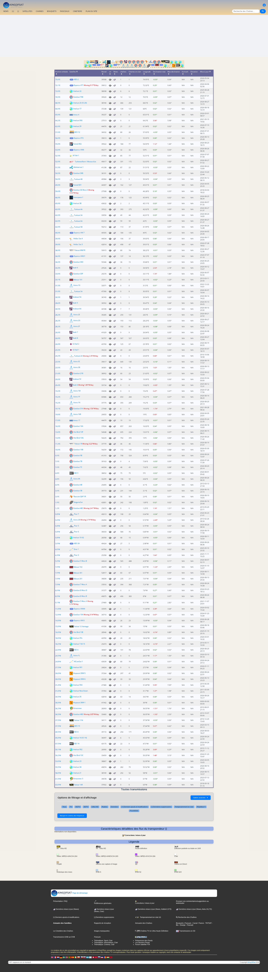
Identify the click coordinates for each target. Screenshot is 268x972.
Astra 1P (76, 397)
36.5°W (58, 714)
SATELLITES (27, 11)
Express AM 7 (79, 232)
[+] (13, 11)
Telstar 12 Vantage (81, 626)
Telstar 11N (78, 720)
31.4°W (58, 685)
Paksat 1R (78, 444)
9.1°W (57, 602)
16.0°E (57, 426)
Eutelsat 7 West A (80, 584)
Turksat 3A (78, 215)
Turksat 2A (78, 356)
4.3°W (57, 555)
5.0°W (57, 561)
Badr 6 (75, 385)
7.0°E (57, 461)
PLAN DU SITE (91, 11)
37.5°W (58, 720)
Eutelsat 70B (78, 97)
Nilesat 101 (78, 279)
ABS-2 (76, 79)
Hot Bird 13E (78, 632)
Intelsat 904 (77, 685)
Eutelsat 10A (78, 614)
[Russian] (99, 957)
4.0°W (57, 549)
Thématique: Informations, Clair (106, 943)
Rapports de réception (102, 923)
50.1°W (58, 749)
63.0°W (58, 785)
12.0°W (58, 615)
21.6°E (57, 373)
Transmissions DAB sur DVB (64, 937)
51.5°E (57, 167)
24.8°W (58, 661)
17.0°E (57, 420)
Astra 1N (76, 402)
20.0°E (57, 379)
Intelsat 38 (77, 203)
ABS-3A (77, 543)
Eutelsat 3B (77, 490)
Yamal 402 (77, 144)
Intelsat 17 (77, 108)
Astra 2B (76, 520)
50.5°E (57, 173)
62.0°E (57, 126)
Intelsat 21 (77, 773)
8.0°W (57, 590)
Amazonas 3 (78, 779)
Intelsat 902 (77, 749)
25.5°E (57, 350)
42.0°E (57, 209)
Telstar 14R (78, 785)
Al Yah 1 (76, 155)
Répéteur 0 (201, 807)
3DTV (86, 807)
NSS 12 (77, 132)
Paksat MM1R (80, 250)
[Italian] (75, 957)
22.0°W (58, 650)
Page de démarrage (80, 893)
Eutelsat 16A (78, 426)
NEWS (5, 11)
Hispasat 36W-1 (79, 702)
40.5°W (58, 732)
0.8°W (57, 514)
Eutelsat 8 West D (80, 590)
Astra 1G (76, 285)
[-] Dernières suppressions (161, 807)
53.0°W (58, 761)
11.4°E (57, 444)
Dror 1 (76, 549)
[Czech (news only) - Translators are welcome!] (81, 957)
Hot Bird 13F (78, 432)
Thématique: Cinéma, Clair (104, 944)
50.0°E (57, 179)
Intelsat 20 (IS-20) (80, 103)
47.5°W (58, 744)
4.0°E (57, 485)
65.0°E (57, 114)
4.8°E (57, 473)
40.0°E (57, 233)
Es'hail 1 (76, 350)
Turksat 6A (78, 221)
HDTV (78, 807)
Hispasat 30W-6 (79, 679)
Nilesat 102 (78, 567)
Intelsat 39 (77, 126)
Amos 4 (76, 114)
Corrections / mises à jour (135, 835)
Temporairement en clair (184, 807)
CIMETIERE (77, 11)
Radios (104, 807)
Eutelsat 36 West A (80, 190)
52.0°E (57, 161)
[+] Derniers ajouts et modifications (135, 807)
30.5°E (57, 297)
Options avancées (200, 797)
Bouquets (179, 923)
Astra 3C (76, 361)
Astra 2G (76, 320)
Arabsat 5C (77, 379)
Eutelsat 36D (78, 262)
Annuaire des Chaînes (143, 923)
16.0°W (58, 632)
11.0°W (58, 609)
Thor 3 (76, 555)
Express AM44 (79, 609)
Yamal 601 (77, 185)
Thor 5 (76, 526)
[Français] (55, 957)
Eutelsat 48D (78, 714)
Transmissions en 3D (187, 931)
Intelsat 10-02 (78, 537)
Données (114, 807)
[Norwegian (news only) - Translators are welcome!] (67, 957)
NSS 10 (77, 726)
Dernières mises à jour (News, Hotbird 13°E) (154, 909)
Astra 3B (76, 367)
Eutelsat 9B (77, 455)
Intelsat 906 (77, 120)
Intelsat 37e (77, 638)
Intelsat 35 (77, 696)
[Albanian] (111, 957)
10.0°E (57, 450)
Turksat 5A (78, 291)
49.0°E (57, 185)
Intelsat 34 (77, 767)
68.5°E (57, 103)
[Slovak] (84, 957)
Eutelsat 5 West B (80, 561)
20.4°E (57, 385)
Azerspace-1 (78, 197)
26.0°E (57, 332)
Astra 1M (77, 391)
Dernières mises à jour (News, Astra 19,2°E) (195, 909)
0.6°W (57, 520)
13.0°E (57, 432)
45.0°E (57, 203)
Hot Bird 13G (78, 438)
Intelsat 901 (77, 667)
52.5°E (57, 156)
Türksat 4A (78, 209)
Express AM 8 (79, 620)
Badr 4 (75, 268)
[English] (52, 957)
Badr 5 (75, 303)
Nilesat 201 (78, 579)
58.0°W (58, 773)
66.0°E (57, 109)
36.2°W (58, 708)
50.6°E (57, 191)
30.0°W (58, 673)
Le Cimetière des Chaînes (63, 931)
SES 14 (76, 743)
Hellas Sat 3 (78, 244)
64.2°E (57, 120)
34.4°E (57, 268)
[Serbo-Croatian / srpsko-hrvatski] (102, 957)
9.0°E (57, 455)
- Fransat (189, 925)
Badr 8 (75, 338)
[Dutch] (58, 957)
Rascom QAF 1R (80, 496)
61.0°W (58, 779)
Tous (64, 807)
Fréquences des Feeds (144, 941)
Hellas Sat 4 (78, 238)
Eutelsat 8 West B (80, 596)
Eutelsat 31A (78, 408)
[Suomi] (90, 957)
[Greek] (87, 957)
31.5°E (57, 285)
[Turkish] (96, 957)
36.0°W (58, 702)
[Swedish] (64, 957)
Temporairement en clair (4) (150, 917)
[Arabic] (93, 957)
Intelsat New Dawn (80, 691)
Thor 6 (76, 531)
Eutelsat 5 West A (80, 601)
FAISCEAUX (64, 11)
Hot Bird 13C (78, 755)
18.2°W (58, 644)
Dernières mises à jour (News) (67, 909)
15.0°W (58, 626)
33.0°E (57, 274)
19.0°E (57, 414)
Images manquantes (102, 931)
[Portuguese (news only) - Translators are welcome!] (70, 957)
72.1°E (57, 85)
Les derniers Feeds (142, 943)
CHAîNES (39, 11)
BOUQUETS (51, 11)
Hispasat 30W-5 (79, 673)
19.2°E (57, 391)
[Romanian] (105, 957)
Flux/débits (134, 811)
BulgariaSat (78, 502)
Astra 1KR (77, 414)
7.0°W (57, 567)
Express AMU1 (79, 256)
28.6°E (57, 303)
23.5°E (57, 362)
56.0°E (57, 138)
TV (71, 807)
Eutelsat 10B (78, 449)
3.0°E (57, 491)
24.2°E (57, 356)
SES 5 (76, 473)
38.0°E (57, 250)
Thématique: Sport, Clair (103, 941)
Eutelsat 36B (78, 173)
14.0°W (58, 620)
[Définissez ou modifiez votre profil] (264, 5)
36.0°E (57, 256)
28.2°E (57, 315)
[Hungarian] (108, 957)
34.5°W (58, 697)
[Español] (72, 957)
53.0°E (57, 150)
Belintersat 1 (78, 167)
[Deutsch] (61, 957)
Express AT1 (78, 85)
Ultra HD (95, 807)
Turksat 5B (78, 227)
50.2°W (58, 755)
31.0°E (57, 291)
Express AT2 (78, 138)
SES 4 (76, 650)
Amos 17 (76, 420)
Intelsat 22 (77, 91)
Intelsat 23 (77, 761)
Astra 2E (76, 315)
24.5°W (58, 656)
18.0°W (58, 638)
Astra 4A (76, 479)
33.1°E (57, 279)
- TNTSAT (208, 923)
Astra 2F (76, 326)
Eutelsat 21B (78, 373)
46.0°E (57, 197)
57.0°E (57, 132)
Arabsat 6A (77, 309)
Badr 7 (75, 332)
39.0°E (57, 238)
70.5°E (57, 97)
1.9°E (57, 502)
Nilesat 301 (78, 573)
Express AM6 (79, 150)
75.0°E (57, 79)
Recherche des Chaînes (187, 917)
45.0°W (58, 738)
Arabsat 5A (77, 297)
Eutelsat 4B (77, 485)
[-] (18, 11)
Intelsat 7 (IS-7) (79, 644)
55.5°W (58, 767)
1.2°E (57, 508)
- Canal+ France (197, 923)
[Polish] (78, 957)
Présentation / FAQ (60, 901)
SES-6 (76, 732)
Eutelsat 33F (78, 273)
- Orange (182, 925)
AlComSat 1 (78, 661)
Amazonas (77, 708)
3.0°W (57, 543)
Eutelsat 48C (78, 508)
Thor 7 (76, 514)
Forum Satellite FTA (142, 944)
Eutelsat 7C (77, 467)
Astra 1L (76, 655)
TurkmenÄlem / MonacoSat (85, 161)
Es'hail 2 (76, 344)
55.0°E (57, 144)
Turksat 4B (78, 179)
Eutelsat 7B (77, 461)
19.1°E (57, 408)
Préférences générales (102, 903)
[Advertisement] (134, 35)
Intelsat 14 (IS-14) (80, 738)
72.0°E (57, 91)
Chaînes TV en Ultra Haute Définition (154, 931)
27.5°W (58, 667)
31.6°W (58, 691)
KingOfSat (251, 962)
